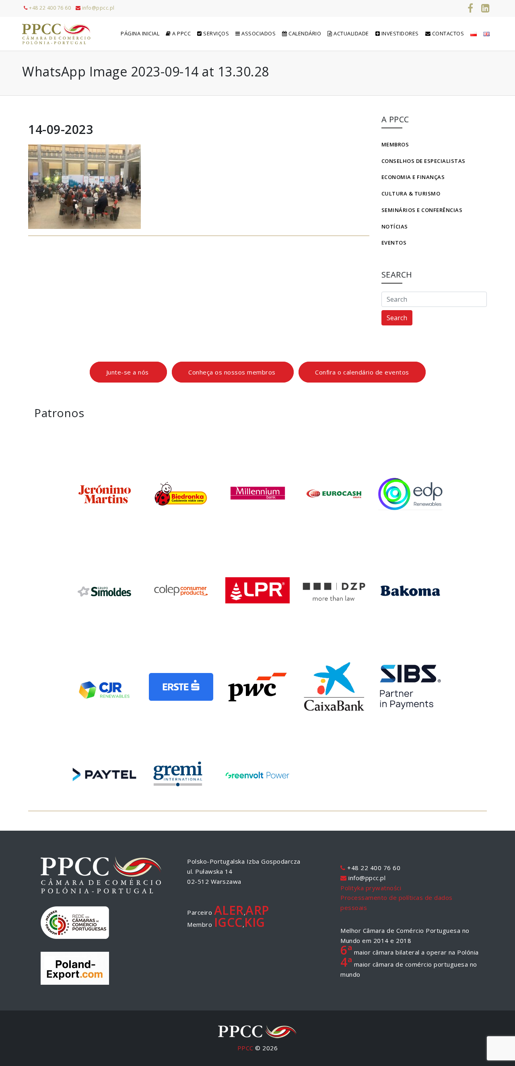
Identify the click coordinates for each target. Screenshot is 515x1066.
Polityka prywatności (370, 888)
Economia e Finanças (413, 177)
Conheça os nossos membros (232, 372)
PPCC (245, 1048)
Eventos (394, 242)
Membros (395, 144)
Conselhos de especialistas (423, 161)
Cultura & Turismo (411, 193)
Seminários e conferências (422, 210)
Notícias (394, 226)
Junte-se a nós (128, 372)
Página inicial (140, 33)
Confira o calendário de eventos (362, 372)
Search (397, 317)
